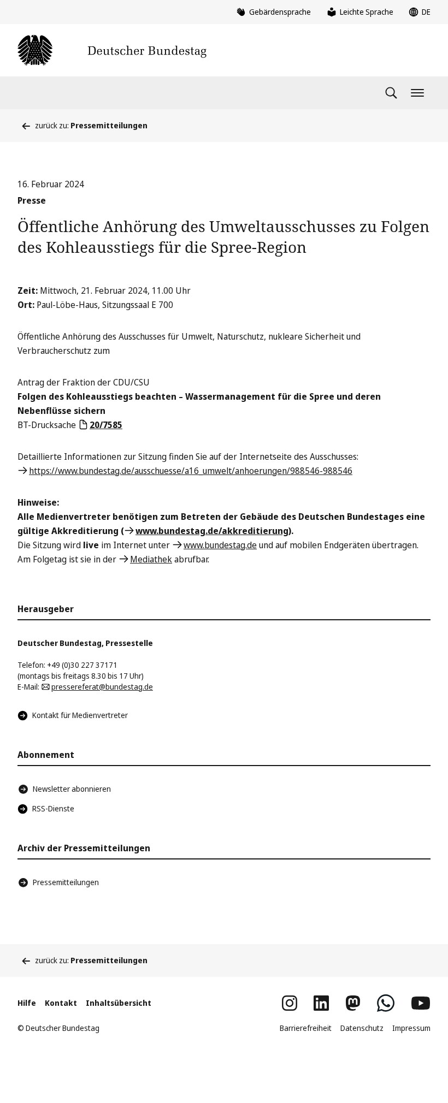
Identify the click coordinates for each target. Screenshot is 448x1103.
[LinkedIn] (321, 1003)
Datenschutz (362, 1028)
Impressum (411, 1028)
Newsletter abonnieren (72, 789)
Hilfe (26, 1003)
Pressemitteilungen (66, 882)
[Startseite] (112, 50)
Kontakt (61, 1003)
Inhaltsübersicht (118, 1003)
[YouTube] (421, 1003)
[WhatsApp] (385, 1003)
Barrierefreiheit (306, 1028)
